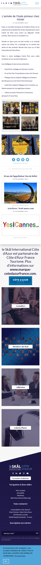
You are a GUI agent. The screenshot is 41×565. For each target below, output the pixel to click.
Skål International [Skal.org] (20, 498)
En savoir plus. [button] (20, 556)
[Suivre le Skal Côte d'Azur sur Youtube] (11, 3)
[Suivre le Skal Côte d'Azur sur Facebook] (1, 3)
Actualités (20, 493)
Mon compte (20, 490)
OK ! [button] (6, 561)
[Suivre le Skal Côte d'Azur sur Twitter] (6, 3)
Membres (20, 495)
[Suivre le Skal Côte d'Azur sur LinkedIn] (3, 3)
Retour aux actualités (22, 169)
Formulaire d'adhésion (20, 478)
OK (37, 533)
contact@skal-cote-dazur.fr (20, 510)
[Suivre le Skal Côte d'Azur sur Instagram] (8, 3)
